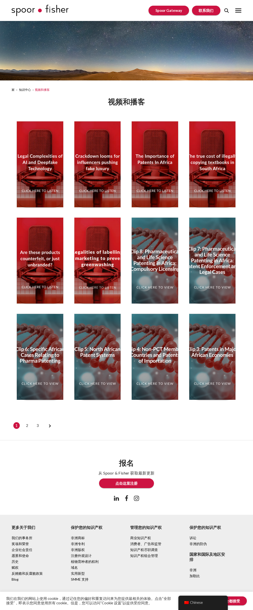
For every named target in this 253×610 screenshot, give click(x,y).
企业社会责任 (22, 550)
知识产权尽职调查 (144, 550)
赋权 (15, 567)
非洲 (193, 570)
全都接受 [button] (232, 601)
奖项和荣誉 (20, 544)
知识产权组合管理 (144, 555)
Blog (15, 579)
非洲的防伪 (198, 544)
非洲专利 (78, 544)
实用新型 (78, 573)
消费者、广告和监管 (145, 544)
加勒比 (195, 576)
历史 (15, 561)
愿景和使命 (20, 555)
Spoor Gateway (168, 10)
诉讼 (193, 538)
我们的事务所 (22, 538)
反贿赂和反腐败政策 (27, 573)
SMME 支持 (79, 579)
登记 (40, 126)
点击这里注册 (126, 483)
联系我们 (206, 10)
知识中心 (25, 90)
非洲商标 (78, 538)
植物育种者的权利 (85, 561)
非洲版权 (78, 550)
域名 (74, 567)
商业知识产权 (140, 538)
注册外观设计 (81, 555)
